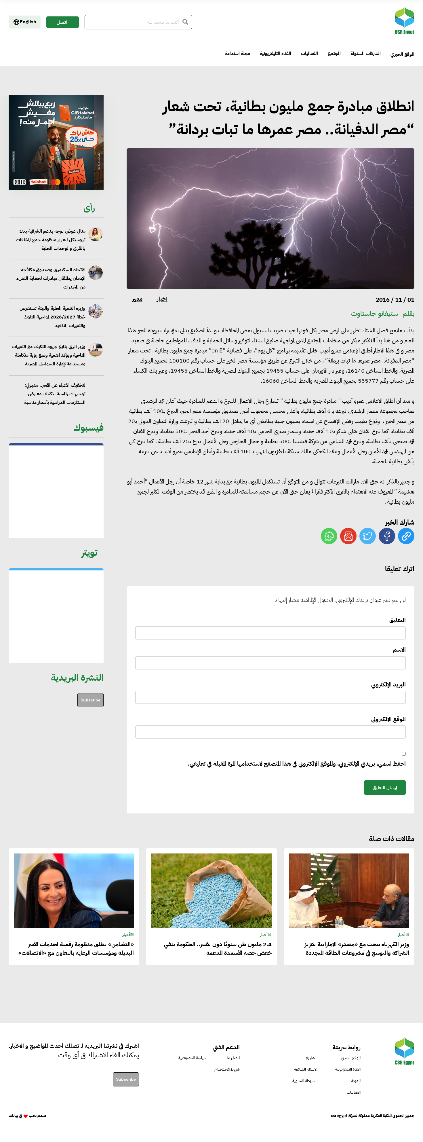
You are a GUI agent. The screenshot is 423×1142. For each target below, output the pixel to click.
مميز (137, 298)
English (28, 21)
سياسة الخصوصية (192, 1058)
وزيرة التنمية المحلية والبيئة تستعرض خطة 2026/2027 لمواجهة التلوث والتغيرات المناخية (52, 317)
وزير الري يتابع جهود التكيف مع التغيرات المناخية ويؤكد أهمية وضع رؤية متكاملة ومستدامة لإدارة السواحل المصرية (48, 355)
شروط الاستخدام (227, 1069)
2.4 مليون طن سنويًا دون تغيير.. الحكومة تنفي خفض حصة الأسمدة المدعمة (217, 948)
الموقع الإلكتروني (388, 719)
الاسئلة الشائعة (305, 1069)
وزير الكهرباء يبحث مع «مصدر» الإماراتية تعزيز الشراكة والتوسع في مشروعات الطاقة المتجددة (357, 948)
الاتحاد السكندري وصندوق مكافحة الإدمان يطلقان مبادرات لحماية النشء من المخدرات (50, 278)
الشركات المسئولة (365, 53)
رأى (89, 207)
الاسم (399, 649)
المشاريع (311, 1058)
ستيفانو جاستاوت (374, 313)
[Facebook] (387, 536)
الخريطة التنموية (304, 1081)
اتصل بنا (62, 23)
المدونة (356, 1081)
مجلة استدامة (237, 53)
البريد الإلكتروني (388, 684)
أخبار (162, 298)
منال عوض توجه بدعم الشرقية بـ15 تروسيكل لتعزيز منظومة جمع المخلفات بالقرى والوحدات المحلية (50, 240)
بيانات (13, 1116)
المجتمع (334, 53)
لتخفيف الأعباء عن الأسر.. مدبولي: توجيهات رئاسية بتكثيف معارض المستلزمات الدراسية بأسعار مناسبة (54, 394)
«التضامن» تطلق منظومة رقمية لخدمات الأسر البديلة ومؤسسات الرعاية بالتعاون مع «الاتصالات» (76, 948)
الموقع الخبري (402, 54)
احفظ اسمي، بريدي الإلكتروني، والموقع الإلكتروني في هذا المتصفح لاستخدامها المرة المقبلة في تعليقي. (297, 763)
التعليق (397, 620)
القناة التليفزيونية (275, 53)
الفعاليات (309, 53)
